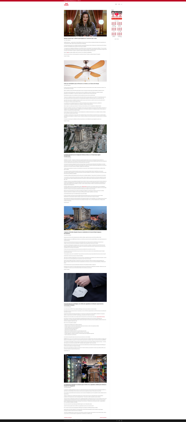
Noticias (69, 40)
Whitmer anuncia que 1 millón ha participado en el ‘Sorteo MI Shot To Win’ (80, 38)
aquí (67, 52)
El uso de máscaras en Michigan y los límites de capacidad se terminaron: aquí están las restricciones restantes (83, 304)
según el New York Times (101, 316)
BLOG (119, 4)
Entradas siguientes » (103, 417)
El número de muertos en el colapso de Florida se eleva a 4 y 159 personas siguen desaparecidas (82, 155)
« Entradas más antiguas (68, 417)
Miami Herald (84, 186)
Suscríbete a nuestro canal (117, 18)
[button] (118, 21)
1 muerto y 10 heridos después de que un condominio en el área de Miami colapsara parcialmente (82, 232)
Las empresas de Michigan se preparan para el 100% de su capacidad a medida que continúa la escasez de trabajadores (85, 385)
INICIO (116, 4)
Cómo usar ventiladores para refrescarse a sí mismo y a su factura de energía (81, 84)
